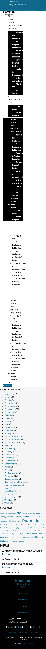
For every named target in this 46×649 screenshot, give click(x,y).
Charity (7, 400)
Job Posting (9, 448)
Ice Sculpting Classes (13, 436)
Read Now (6, 554)
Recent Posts (37, 533)
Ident (6, 445)
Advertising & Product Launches (18, 54)
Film (6, 424)
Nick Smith (10, 534)
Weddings (8, 500)
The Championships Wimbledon (25, 537)
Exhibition (9, 418)
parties (15, 534)
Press (6, 470)
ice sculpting (13, 528)
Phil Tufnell (26, 533)
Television (8, 494)
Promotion (9, 476)
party (20, 533)
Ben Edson (24, 513)
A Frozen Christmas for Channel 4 (22, 551)
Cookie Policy (23, 600)
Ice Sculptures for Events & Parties (17, 255)
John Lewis (41, 528)
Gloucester (3, 525)
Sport (6, 488)
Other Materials (11, 463)
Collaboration (10, 406)
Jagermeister (20, 528)
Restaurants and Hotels (14, 482)
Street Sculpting (11, 491)
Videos (11, 96)
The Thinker (9, 541)
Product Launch (11, 473)
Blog (10, 102)
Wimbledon (20, 541)
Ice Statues (15, 91)
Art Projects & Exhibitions (16, 45)
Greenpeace (9, 525)
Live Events (9, 454)
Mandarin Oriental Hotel (36, 531)
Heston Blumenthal (35, 525)
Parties (7, 466)
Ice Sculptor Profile (12, 439)
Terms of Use (23, 613)
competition (23, 516)
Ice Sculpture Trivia (12, 442)
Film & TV (16, 85)
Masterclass (9, 460)
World (7, 503)
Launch (7, 451)
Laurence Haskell (4, 531)
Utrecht (15, 541)
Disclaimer (23, 606)
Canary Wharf (6, 516)
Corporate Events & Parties (18, 63)
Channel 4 (15, 517)
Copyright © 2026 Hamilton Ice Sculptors (23, 633)
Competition (10, 412)
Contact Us (13, 296)
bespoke (30, 513)
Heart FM (27, 525)
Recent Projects (16, 114)
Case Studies (14, 99)
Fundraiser (9, 430)
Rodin (44, 534)
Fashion (7, 421)
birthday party (39, 513)
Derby (29, 517)
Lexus (11, 531)
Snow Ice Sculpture (12, 485)
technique (13, 537)
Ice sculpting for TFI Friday (17, 564)
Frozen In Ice (9, 427)
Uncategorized (10, 497)
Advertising (9, 394)
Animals (14, 513)
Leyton (15, 531)
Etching (7, 415)
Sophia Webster (4, 537)
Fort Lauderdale (15, 521)
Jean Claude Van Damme (31, 528)
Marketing (9, 457)
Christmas (9, 403)
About (11, 22)
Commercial (9, 409)
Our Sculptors (15, 25)
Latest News (16, 107)
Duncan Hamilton (36, 517)
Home (10, 19)
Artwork (8, 397)
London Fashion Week (23, 531)
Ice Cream (7, 528)
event (6, 521)
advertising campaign (6, 513)
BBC (19, 513)
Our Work (13, 28)
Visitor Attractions (17, 79)
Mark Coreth (3, 534)
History (7, 433)
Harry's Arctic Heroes (19, 525)
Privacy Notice (23, 593)
